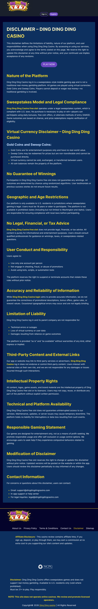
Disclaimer (79, 528)
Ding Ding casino (47, 605)
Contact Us (65, 528)
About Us (16, 528)
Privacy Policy (30, 528)
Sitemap (90, 528)
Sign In (44, 14)
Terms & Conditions (48, 528)
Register (53, 14)
